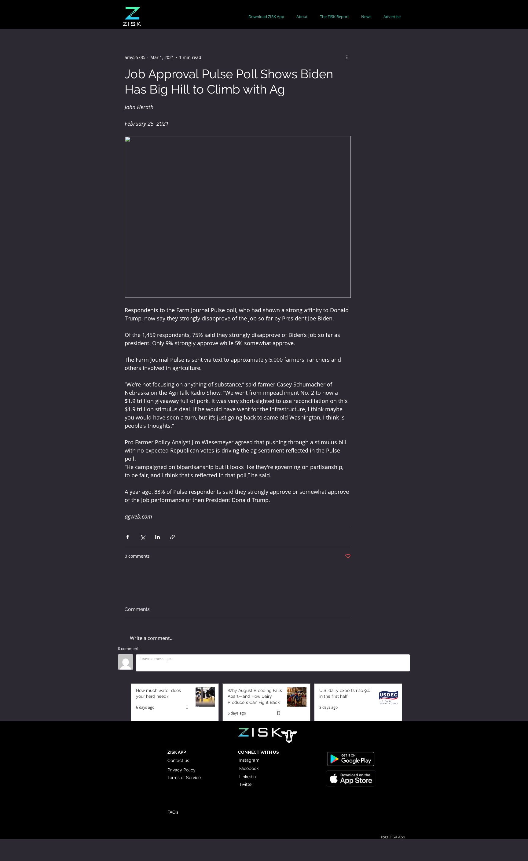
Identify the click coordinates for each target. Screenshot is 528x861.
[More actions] (347, 57)
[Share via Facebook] (127, 537)
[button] (302, 16)
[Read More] (350, 779)
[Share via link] (172, 537)
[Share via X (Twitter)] (142, 537)
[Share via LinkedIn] (157, 537)
